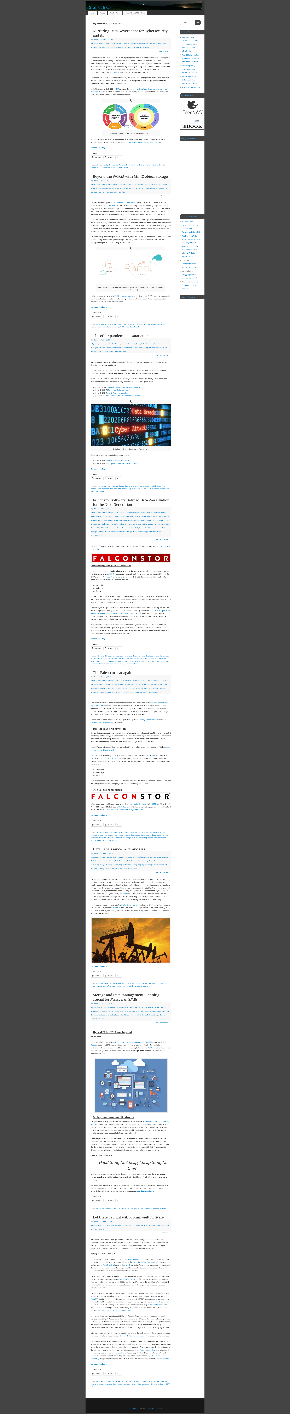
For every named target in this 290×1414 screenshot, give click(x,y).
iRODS (149, 489)
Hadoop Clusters (112, 865)
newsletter (115, 908)
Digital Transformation (141, 47)
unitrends (163, 1208)
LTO (101, 528)
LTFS (97, 528)
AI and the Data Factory (191, 87)
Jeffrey (116, 72)
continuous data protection (127, 832)
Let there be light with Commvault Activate (128, 1217)
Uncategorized (120, 351)
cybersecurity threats (116, 486)
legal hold (160, 324)
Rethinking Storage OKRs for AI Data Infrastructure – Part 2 (190, 69)
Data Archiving (128, 184)
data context (160, 1381)
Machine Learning (108, 351)
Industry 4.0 (160, 865)
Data (143, 344)
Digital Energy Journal (129, 905)
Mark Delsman (123, 807)
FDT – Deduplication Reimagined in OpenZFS (191, 228)
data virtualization (120, 489)
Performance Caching (99, 1015)
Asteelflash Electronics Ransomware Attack (123, 396)
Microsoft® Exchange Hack (117, 390)
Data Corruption (151, 344)
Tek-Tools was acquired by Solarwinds (116, 1310)
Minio (131, 188)
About (102, 13)
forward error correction (157, 659)
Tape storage (143, 532)
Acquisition (95, 857)
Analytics (102, 43)
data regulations (144, 1384)
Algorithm (94, 43)
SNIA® (112, 574)
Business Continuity (128, 344)
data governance (130, 324)
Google (102, 865)
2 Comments (163, 51)
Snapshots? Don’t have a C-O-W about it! (190, 285)
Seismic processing (159, 983)
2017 (93, 758)
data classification (135, 1381)
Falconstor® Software (139, 804)
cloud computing (102, 486)
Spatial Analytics (96, 986)
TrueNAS (101, 192)
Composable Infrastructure (112, 516)
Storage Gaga (100, 7)
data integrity (150, 656)
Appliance (122, 513)
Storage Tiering (131, 532)
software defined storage (100, 664)
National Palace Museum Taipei (103, 722)
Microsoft (112, 528)
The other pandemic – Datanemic (120, 336)
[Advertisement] (190, 176)
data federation (155, 486)
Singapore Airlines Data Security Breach (122, 463)
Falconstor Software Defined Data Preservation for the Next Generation (131, 502)
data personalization (105, 489)
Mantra (150, 1408)
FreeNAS (105, 188)
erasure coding (142, 659)
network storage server (144, 838)
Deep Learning (127, 47)
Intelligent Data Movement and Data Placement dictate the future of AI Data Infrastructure (190, 44)
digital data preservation (127, 659)
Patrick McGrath (109, 1265)
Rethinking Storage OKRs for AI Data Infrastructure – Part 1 (190, 79)
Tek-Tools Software (160, 1302)
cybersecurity (103, 165)
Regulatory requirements (120, 168)
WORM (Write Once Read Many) (122, 203)
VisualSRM (95, 1299)
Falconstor (160, 524)
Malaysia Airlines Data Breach (118, 460)
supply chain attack (97, 491)
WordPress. (159, 1408)
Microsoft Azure (122, 188)
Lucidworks (122, 1353)
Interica (126, 893)
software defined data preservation (157, 661)
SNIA (102, 692)
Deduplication (96, 524)
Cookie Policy (115, 13)
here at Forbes (163, 1358)
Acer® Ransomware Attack (117, 393)
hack (138, 489)
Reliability (111, 1015)
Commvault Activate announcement (133, 1336)
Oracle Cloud (122, 869)
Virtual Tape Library (124, 664)
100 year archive (102, 656)
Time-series (144, 986)
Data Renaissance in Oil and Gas (119, 849)
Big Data (127, 43)
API (107, 43)
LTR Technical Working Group (124, 838)
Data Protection (163, 184)
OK (197, 23)
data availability (107, 1208)
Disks (145, 524)
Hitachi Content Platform (99, 661)
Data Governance (155, 43)
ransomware (105, 168)
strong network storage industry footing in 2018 (133, 1042)
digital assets (102, 659)
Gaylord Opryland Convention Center (147, 1262)
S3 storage (115, 327)
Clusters (99, 516)
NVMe (168, 1011)
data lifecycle (156, 165)
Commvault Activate (133, 1259)
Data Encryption (143, 486)
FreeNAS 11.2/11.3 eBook (135, 13)
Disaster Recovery (135, 524)
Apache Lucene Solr (147, 1350)
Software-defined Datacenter (108, 532)
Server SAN (135, 1015)
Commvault (106, 1225)
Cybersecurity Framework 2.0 (119, 165)
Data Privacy (106, 47)
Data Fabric (118, 520)
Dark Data (134, 165)
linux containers (123, 661)
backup (99, 1208)
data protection (146, 1208)
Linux (93, 528)
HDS (166, 524)
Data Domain (108, 520)
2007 (154, 755)
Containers (137, 516)
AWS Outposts (153, 1048)
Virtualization (95, 535)
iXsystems (112, 188)
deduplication (106, 524)
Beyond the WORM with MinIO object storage (130, 176)
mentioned (96, 571)
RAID (136, 528)
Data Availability (142, 43)
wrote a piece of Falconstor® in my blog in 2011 (124, 810)
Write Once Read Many (134, 327)
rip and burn (110, 205)
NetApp (131, 528)
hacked (143, 489)
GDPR (168, 1384)
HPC (133, 983)
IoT (100, 351)
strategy (156, 1208)
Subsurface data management (114, 986)
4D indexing (100, 1381)
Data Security (116, 47)
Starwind (122, 532)
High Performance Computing (130, 865)
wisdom (134, 664)
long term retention (137, 661)
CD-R (98, 324)
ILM (92, 1386)
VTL (102, 535)
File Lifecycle (126, 983)
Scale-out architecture (147, 528)
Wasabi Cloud (123, 192)
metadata (155, 489)
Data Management (140, 184)
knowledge (113, 661)
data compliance (145, 165)
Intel (166, 865)
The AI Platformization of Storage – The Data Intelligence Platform (190, 58)
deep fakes (132, 489)
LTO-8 (106, 528)
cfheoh (96, 39)
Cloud (133, 43)
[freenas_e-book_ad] (192, 130)
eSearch (162, 1384)
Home (92, 13)
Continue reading (99, 148)
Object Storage (139, 188)
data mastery (125, 835)
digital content (113, 659)
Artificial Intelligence (116, 43)
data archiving (106, 324)
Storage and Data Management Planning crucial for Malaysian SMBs (126, 997)
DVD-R (139, 324)
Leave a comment (161, 355)
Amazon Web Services (99, 184)
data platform (132, 1384)
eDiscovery (152, 524)
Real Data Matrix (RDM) (128, 1279)
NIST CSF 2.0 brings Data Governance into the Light (141, 142)
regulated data (96, 327)
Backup (114, 184)
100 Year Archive (110, 577)
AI (97, 165)
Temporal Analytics (132, 986)
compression (128, 516)
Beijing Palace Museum (149, 720)
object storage (125, 296)
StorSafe (113, 664)
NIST (117, 89)
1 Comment (164, 196)
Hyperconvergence (148, 865)
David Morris (154, 804)
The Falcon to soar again (112, 673)
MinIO (116, 296)
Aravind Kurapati (156, 1305)
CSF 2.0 (98, 92)
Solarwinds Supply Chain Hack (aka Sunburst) (123, 387)
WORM (122, 327)
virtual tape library (111, 192)
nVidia (114, 869)
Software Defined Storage (154, 188)
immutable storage (150, 324)
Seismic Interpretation (143, 983)
